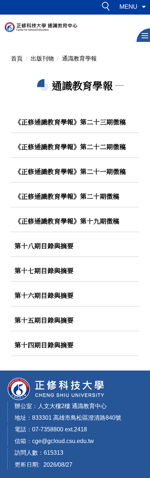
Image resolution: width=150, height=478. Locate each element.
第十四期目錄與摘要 (44, 344)
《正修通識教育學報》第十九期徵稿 (67, 221)
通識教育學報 (79, 58)
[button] (108, 7)
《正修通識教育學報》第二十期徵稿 (67, 196)
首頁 (17, 58)
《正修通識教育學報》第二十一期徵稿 (70, 171)
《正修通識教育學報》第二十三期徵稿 (70, 121)
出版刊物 (42, 58)
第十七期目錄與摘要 (44, 270)
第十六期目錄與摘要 (44, 295)
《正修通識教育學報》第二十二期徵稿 (70, 146)
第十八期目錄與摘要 (44, 245)
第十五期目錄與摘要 (44, 320)
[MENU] (143, 35)
